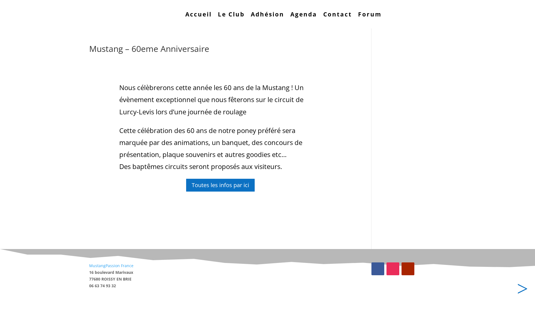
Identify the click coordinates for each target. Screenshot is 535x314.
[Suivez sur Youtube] (408, 268)
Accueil (198, 14)
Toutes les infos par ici (220, 185)
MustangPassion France (111, 265)
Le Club (231, 14)
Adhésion (267, 14)
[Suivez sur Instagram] (392, 268)
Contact (337, 14)
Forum (370, 14)
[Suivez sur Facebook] (377, 268)
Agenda (303, 14)
